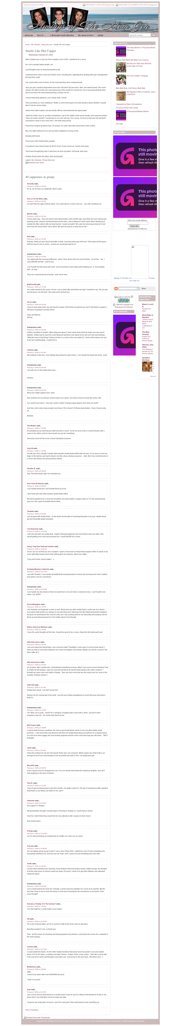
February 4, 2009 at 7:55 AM (36, 451)
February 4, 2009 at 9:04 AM (36, 514)
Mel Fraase (31, 725)
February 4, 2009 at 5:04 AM (36, 239)
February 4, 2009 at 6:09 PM (36, 768)
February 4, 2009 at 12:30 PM (37, 589)
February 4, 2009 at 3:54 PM (36, 665)
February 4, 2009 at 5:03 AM (36, 216)
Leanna (30, 947)
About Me (29, 35)
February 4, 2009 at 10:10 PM (37, 833)
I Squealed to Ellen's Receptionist (129, 104)
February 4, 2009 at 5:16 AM (36, 256)
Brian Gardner (90, 1021)
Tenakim (30, 511)
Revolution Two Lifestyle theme (72, 1021)
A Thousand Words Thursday (62, 35)
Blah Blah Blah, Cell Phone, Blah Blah (130, 88)
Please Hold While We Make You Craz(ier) (132, 60)
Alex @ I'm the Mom (35, 199)
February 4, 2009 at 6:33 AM (36, 352)
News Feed (110, 5)
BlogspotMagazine (102, 1021)
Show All (153, 376)
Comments (152, 5)
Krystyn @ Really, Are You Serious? (41, 904)
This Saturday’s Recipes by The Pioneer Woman (147, 351)
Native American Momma (37, 627)
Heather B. (31, 469)
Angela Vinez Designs (137, 1021)
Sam (29, 990)
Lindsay (30, 350)
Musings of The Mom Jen (122, 278)
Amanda (30, 184)
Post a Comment (31, 1010)
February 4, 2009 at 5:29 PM (36, 727)
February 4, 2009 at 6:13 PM (36, 785)
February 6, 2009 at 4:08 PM (36, 969)
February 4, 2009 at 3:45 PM (36, 644)
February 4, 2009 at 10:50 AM (37, 531)
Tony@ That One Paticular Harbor (40, 547)
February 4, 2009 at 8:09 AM (36, 471)
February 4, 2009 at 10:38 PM (37, 848)
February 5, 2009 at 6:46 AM (36, 886)
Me (32, 44)
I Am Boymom (32, 529)
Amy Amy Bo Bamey (35, 484)
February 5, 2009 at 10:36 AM (37, 921)
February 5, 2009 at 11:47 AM (37, 949)
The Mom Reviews (85, 35)
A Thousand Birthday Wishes (138, 111)
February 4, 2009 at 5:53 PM (36, 750)
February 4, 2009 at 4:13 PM (36, 710)
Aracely (30, 846)
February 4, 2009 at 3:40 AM (36, 186)
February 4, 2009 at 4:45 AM (36, 201)
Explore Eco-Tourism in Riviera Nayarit (147, 339)
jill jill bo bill (31, 284)
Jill (28, 919)
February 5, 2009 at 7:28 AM (36, 906)
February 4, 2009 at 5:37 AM (36, 287)
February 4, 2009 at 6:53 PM (36, 803)
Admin (100, 35)
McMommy (31, 967)
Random (37, 44)
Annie (29, 864)
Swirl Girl (30, 685)
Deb (28, 237)
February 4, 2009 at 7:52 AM (36, 428)
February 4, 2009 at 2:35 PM (36, 629)
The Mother (31, 426)
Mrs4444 (30, 765)
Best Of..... (41, 35)
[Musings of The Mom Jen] (140, 278)
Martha (30, 214)
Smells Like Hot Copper (40, 51)
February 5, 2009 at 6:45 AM (36, 866)
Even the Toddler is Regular (137, 76)
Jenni (29, 748)
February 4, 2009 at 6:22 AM (36, 330)
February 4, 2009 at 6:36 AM (36, 367)
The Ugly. (119, 124)
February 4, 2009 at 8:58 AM (36, 486)
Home (27, 44)
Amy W (30, 448)
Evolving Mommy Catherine (38, 569)
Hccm (29, 302)
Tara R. (30, 783)
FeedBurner (142, 229)
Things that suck (46, 44)
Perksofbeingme (33, 604)
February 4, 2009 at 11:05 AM (37, 549)
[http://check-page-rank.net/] (122, 297)
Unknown (31, 801)
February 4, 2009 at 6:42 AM (36, 390)
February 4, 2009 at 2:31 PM (36, 607)
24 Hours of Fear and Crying (127, 108)
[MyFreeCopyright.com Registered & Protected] (123, 307)
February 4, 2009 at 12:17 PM (37, 571)
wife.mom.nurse (33, 642)
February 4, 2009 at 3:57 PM (36, 687)
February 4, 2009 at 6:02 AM (36, 304)
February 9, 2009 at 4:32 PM (36, 992)
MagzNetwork (116, 1021)
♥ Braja (30, 831)
